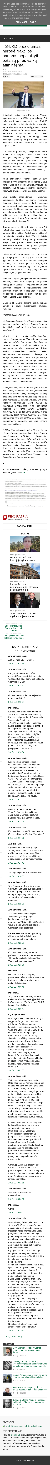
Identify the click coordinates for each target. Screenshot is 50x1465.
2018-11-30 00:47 (16, 1009)
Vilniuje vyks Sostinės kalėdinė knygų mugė (14, 637)
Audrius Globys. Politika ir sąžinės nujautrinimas (24, 615)
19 (5, 69)
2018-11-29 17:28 (16, 822)
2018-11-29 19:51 (16, 904)
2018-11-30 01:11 (16, 1070)
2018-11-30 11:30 (16, 1331)
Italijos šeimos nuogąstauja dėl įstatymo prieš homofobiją (24, 587)
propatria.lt (15, 1435)
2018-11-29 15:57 (16, 702)
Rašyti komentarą (14, 1336)
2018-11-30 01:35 (16, 1183)
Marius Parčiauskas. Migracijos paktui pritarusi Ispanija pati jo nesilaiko (30, 1376)
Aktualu (8, 38)
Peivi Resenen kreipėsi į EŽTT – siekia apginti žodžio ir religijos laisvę (30, 1388)
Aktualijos (7, 72)
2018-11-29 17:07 (16, 800)
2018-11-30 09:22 (16, 1213)
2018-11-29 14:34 (16, 664)
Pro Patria (30, 1460)
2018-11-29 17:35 (16, 838)
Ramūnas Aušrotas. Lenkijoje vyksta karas (22, 559)
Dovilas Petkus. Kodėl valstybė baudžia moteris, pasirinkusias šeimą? (27, 1350)
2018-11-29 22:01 (16, 943)
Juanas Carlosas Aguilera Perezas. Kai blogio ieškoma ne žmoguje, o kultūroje (29, 1402)
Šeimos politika (17, 72)
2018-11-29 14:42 (16, 686)
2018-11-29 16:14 (16, 752)
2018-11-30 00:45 (16, 987)
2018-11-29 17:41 (16, 863)
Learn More (21, 22)
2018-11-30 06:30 (16, 1199)
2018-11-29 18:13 (16, 876)
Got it (33, 22)
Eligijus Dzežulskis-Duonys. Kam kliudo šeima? (14, 628)
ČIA (23, 472)
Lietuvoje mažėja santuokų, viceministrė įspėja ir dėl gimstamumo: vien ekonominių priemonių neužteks (30, 1363)
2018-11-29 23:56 (16, 965)
